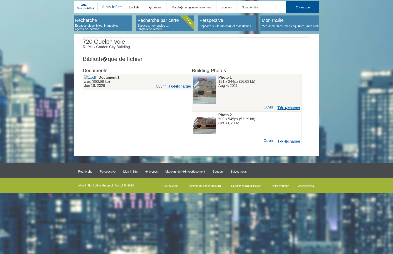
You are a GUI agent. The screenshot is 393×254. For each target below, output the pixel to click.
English (134, 7)
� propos (155, 7)
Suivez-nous (238, 171)
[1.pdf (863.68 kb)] (90, 77)
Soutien (227, 7)
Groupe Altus (170, 186)
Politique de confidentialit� (205, 186)
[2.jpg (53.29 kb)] (204, 126)
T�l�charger (179, 86)
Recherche (85, 171)
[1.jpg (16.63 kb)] (204, 90)
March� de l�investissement (192, 7)
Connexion (303, 7)
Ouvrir (161, 86)
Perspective (108, 171)
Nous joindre (250, 7)
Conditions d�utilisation (246, 186)
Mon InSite (130, 171)
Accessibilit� (306, 186)
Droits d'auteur (280, 186)
